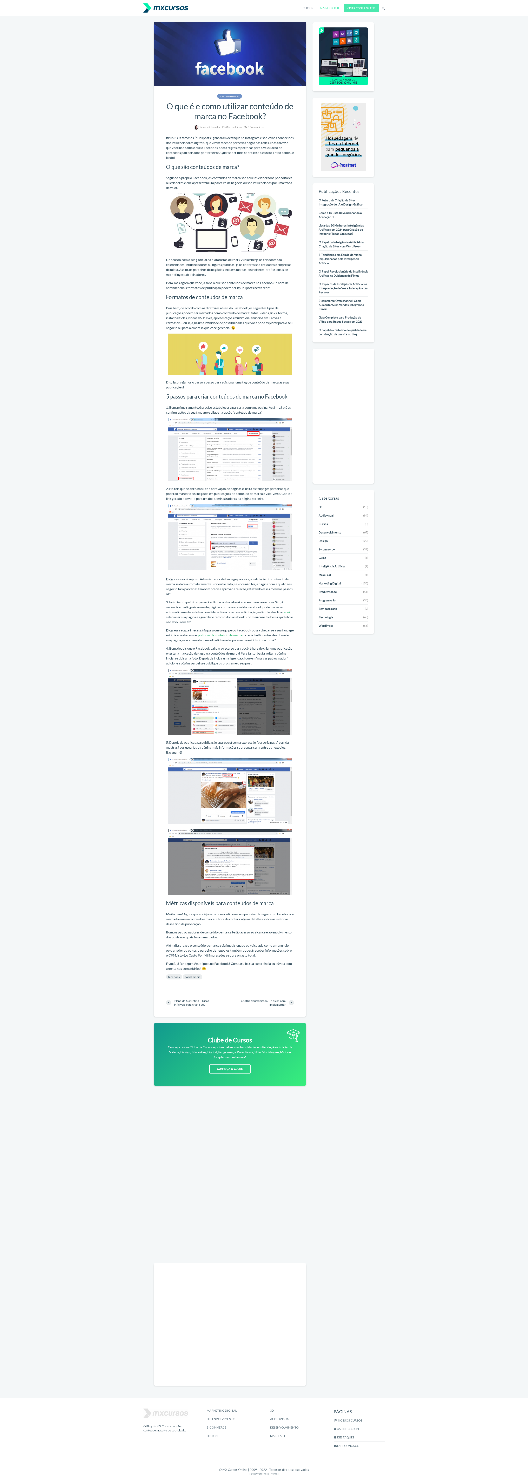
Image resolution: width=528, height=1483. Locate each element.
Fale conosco (348, 1446)
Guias (322, 557)
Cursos (323, 524)
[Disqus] (230, 1207)
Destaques (345, 1437)
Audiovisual (326, 515)
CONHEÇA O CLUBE (230, 1068)
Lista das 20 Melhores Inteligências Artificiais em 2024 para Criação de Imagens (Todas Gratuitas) (341, 229)
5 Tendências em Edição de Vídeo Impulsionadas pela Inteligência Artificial (340, 259)
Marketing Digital (229, 96)
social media (192, 977)
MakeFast (325, 575)
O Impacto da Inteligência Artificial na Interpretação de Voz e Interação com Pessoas (343, 288)
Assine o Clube (348, 1429)
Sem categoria (328, 608)
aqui (287, 612)
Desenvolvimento (330, 532)
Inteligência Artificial (332, 566)
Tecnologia (326, 617)
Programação (327, 600)
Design (323, 541)
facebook (174, 977)
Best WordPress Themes (265, 1473)
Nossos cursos (349, 1420)
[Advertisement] (230, 1121)
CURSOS (308, 8)
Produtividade (328, 591)
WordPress (326, 625)
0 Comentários (256, 127)
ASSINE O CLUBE (330, 8)
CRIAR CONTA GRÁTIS (361, 8)
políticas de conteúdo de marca (220, 635)
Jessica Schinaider (210, 127)
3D (320, 507)
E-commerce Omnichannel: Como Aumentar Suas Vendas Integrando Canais (341, 305)
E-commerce (327, 549)
